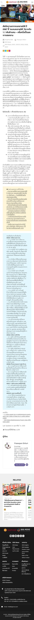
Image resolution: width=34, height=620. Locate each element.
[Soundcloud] (18, 536)
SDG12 (5, 509)
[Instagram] (13, 536)
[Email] (27, 464)
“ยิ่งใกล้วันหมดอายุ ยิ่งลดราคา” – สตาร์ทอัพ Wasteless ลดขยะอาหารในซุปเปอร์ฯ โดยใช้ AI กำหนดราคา (14, 503)
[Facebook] (11, 536)
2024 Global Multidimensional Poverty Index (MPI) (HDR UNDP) (17, 421)
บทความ (24, 542)
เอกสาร (4, 561)
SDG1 (13, 44)
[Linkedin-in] (21, 536)
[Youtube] (16, 536)
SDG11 (31, 507)
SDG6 (26, 44)
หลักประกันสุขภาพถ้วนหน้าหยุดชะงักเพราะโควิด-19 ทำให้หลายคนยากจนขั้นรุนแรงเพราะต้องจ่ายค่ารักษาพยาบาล (17, 207)
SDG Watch (8, 44)
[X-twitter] (23, 536)
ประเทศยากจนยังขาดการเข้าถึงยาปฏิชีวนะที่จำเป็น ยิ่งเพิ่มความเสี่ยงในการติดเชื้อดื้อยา (16, 213)
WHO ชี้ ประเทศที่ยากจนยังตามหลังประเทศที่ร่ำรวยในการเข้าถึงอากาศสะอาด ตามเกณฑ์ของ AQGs (17, 201)
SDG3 (29, 507)
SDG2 (22, 44)
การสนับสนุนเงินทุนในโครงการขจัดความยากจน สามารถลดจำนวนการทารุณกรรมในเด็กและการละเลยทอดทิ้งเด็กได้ (17, 219)
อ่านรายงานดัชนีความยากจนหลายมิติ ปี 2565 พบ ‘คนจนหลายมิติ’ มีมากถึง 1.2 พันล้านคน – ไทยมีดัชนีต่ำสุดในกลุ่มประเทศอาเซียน (17, 194)
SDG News (8, 42)
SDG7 (6, 47)
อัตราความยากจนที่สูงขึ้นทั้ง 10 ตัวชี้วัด (14, 99)
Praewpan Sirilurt (21, 443)
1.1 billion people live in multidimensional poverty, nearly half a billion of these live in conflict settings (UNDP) (17, 416)
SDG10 (18, 44)
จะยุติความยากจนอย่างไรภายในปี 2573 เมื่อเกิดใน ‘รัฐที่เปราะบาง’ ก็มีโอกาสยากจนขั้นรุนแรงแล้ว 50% (16, 226)
